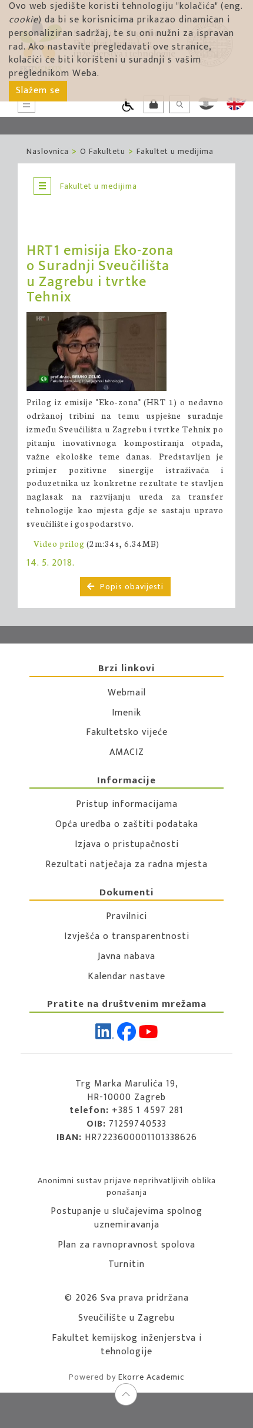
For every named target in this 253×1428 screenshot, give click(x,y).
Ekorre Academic (151, 1377)
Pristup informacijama (127, 804)
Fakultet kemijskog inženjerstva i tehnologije (127, 1345)
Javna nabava (126, 956)
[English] (236, 104)
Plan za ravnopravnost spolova (126, 1245)
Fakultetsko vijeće (127, 732)
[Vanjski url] (102, 352)
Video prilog (59, 543)
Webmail (127, 693)
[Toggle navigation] (42, 186)
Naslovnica (47, 151)
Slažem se (38, 91)
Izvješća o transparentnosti (126, 936)
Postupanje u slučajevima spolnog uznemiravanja (126, 1218)
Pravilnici (126, 916)
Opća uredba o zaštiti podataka (126, 824)
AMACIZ (126, 752)
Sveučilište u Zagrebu (126, 1318)
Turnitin (126, 1264)
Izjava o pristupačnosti (127, 844)
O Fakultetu (102, 151)
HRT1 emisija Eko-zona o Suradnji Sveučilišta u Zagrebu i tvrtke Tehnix (100, 274)
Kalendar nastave (126, 976)
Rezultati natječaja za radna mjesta (126, 864)
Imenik (126, 713)
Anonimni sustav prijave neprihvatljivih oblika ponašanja (127, 1186)
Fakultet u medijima (175, 151)
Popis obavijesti (131, 586)
